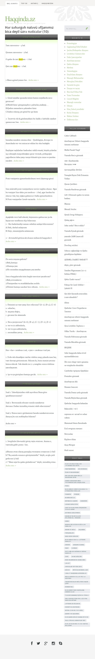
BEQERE (67, 348)
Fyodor (76, 494)
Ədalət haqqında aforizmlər (75, 573)
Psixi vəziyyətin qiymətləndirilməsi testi (31, 170)
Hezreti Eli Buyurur (72, 607)
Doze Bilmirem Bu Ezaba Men (75, 560)
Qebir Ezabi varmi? (72, 279)
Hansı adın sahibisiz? (31, 296)
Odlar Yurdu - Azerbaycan (75, 331)
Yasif (66, 548)
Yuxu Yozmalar (73, 95)
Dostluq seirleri (71, 245)
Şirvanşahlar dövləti (73, 170)
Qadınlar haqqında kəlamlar (76, 403)
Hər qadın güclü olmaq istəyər (76, 617)
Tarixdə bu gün (73, 85)
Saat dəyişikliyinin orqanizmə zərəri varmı (76, 508)
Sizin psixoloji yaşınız (31, 37)
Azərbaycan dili (71, 382)
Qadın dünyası (73, 64)
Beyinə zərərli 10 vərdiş (74, 610)
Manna (67, 204)
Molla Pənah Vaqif (72, 150)
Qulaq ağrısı (69, 220)
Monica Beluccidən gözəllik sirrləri (75, 525)
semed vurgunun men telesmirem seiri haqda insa (75, 481)
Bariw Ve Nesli (70, 529)
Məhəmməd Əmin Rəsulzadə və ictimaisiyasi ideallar (76, 490)
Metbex (70, 68)
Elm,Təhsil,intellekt (75, 109)
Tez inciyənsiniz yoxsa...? (31, 433)
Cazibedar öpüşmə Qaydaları (76, 371)
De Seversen (82, 469)
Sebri (67, 521)
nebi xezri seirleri (71, 536)
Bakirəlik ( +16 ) (71, 409)
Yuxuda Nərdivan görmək (75, 190)
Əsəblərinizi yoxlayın (31, 384)
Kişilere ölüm (70, 439)
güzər (67, 570)
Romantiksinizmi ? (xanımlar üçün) (31, 89)
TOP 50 (24, 3)
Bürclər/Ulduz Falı (74, 92)
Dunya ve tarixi (73, 88)
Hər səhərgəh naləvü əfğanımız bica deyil (73, 464)
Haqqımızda (47, 3)
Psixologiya (72, 43)
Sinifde (67, 545)
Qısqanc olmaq (78, 545)
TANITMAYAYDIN (70, 469)
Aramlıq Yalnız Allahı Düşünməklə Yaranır (73, 517)
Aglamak (82, 529)
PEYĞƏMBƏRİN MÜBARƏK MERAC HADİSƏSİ (75, 552)
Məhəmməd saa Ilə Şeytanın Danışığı (75, 540)
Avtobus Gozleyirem (72, 513)
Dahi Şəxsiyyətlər (74, 57)
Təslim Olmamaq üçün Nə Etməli (77, 595)
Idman (69, 106)
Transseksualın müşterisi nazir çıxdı (76, 582)
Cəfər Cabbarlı (70, 136)
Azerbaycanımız (73, 61)
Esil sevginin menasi (73, 429)
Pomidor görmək (71, 376)
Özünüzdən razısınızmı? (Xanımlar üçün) (31, 251)
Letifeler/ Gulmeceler (76, 54)
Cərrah (74, 548)
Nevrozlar (68, 434)
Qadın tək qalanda (72, 614)
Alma (66, 303)
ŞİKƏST (67, 563)
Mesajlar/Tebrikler (75, 82)
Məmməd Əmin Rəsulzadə (75, 423)
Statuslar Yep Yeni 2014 (73, 566)
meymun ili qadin (71, 501)
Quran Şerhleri (70, 184)
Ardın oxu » (33, 80)
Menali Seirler (70, 209)
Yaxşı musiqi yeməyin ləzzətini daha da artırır (76, 599)
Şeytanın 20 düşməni (72, 603)
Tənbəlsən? (31, 342)
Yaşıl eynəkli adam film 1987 (75, 620)
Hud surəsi (69, 450)
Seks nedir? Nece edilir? (74, 226)
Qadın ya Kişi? (31, 209)
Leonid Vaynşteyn (71, 504)
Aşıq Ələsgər (69, 445)
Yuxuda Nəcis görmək (73, 155)
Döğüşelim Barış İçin (80, 570)
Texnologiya (72, 71)
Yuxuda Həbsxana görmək (75, 337)
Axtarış (34, 3)
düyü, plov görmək (72, 265)
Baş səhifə (12, 4)
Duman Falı (69, 587)
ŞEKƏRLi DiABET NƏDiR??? (76, 260)
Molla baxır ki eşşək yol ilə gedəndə (75, 577)
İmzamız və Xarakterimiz (31, 131)
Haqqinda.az (20, 18)
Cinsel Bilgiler (73, 99)
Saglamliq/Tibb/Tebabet (77, 47)
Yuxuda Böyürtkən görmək (75, 398)
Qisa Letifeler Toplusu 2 (74, 326)
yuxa (67, 486)
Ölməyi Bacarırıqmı (72, 472)
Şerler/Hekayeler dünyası (77, 50)
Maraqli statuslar (74, 102)
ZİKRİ (66, 556)
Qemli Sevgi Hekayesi (73, 215)
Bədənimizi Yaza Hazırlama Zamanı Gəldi (74, 591)
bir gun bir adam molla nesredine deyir (73, 476)
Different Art (72, 120)
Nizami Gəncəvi (71, 387)
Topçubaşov (69, 533)
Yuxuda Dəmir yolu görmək (76, 393)
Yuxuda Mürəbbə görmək (75, 342)
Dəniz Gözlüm (77, 556)
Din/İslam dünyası (74, 75)
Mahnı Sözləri (73, 116)
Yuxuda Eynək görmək (73, 231)
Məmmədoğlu (70, 497)
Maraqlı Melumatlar (75, 78)
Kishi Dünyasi (73, 113)
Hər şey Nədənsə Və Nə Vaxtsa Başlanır (76, 624)
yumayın (68, 494)
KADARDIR (84, 501)
